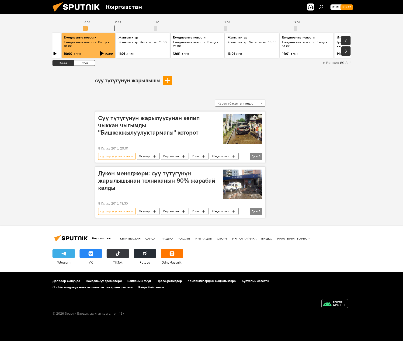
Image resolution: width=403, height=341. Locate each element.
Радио (167, 238)
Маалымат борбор (293, 238)
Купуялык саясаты (255, 281)
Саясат (151, 238)
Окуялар (144, 156)
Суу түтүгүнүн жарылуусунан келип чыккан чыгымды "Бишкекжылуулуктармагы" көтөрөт (149, 125)
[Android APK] (335, 304)
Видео (266, 238)
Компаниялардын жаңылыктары (212, 281)
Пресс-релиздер (169, 281)
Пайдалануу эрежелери (104, 281)
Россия (183, 238)
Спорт (222, 238)
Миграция (203, 238)
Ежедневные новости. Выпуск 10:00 (86, 44)
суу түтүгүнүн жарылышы (127, 80)
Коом (195, 156)
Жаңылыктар (220, 156)
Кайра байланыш (151, 287)
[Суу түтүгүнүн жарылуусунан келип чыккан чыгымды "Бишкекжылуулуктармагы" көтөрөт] (242, 129)
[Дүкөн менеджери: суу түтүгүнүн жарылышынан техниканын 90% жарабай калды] (242, 184)
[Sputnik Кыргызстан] (78, 13)
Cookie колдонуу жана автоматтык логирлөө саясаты (92, 287)
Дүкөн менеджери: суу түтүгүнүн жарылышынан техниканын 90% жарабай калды (156, 180)
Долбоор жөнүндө (66, 281)
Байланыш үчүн (139, 281)
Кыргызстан (171, 156)
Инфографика (244, 238)
